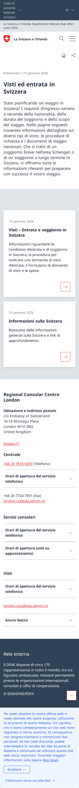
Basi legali (50, 760)
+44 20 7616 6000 (18, 463)
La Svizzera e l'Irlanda (30, 39)
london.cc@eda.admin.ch (24, 501)
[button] (71, 695)
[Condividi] (73, 55)
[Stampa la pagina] (63, 55)
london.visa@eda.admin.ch (26, 605)
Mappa (9, 443)
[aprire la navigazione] (72, 38)
